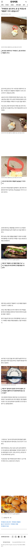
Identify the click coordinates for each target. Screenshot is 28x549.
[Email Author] (10, 517)
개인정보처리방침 (6, 542)
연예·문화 (18, 5)
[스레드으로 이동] (22, 537)
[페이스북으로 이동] (13, 537)
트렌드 (12, 5)
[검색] (26, 2)
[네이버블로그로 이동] (25, 537)
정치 (24, 5)
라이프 (7, 5)
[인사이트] (14, 1)
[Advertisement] (14, 71)
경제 (2, 5)
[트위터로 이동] (16, 537)
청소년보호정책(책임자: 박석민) (18, 542)
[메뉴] (2, 1)
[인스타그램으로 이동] (19, 537)
